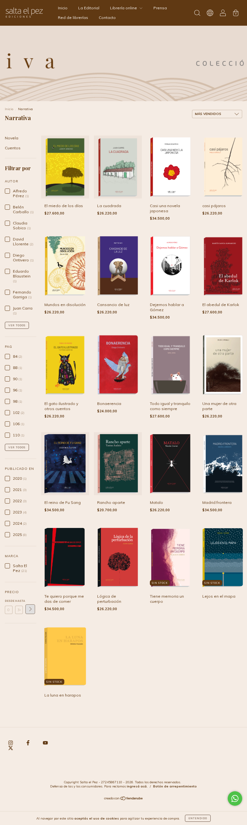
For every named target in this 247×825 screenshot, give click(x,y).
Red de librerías (73, 17)
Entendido (197, 818)
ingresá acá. (137, 786)
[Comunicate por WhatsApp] (235, 798)
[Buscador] (197, 13)
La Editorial (88, 7)
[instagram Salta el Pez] (11, 742)
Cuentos (13, 147)
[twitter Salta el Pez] (10, 747)
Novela (11, 138)
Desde (9, 600)
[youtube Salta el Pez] (45, 742)
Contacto (107, 17)
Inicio (63, 7)
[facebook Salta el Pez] (28, 742)
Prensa (160, 7)
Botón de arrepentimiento (175, 786)
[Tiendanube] (124, 799)
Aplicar (30, 609)
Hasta (19, 600)
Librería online (124, 7)
